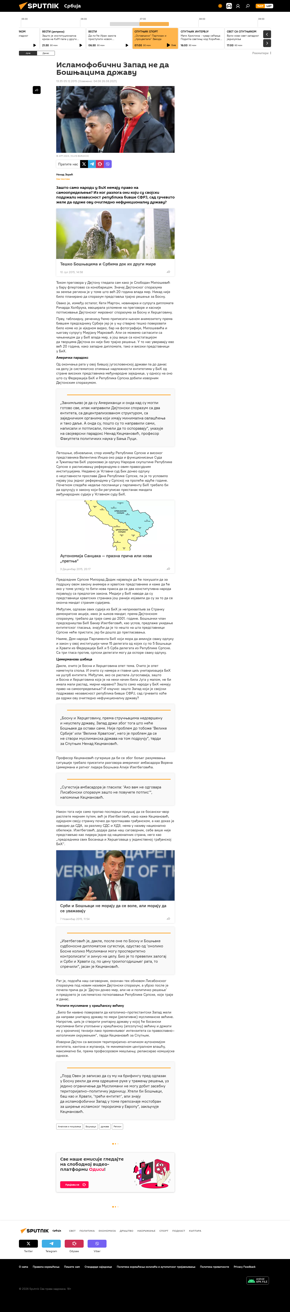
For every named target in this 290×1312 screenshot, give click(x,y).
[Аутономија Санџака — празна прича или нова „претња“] (115, 525)
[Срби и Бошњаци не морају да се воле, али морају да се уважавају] (115, 875)
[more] (168, 272)
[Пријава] (238, 6)
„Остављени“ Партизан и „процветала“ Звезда (150, 37)
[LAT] (269, 6)
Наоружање (146, 1230)
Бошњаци (91, 1126)
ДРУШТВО (126, 1230)
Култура (195, 1230)
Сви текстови (63, 179)
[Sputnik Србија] (40, 11)
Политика (87, 1230)
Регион (117, 1126)
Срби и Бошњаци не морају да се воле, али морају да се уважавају (113, 908)
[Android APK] (257, 1281)
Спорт (163, 1230)
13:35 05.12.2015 (66, 81)
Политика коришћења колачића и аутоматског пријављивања (156, 1266)
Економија (107, 1230)
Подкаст (178, 1230)
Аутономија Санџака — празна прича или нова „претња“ (106, 558)
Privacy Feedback (244, 1266)
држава (105, 1126)
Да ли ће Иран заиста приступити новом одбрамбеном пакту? (102, 39)
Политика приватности (214, 1266)
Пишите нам (72, 1266)
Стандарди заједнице (98, 1266)
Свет (72, 1230)
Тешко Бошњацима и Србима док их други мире (108, 263)
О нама (23, 1266)
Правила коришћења (46, 1266)
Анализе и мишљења (69, 1126)
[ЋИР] (260, 6)
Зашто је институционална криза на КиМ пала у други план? (59, 39)
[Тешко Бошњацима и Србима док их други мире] (115, 234)
